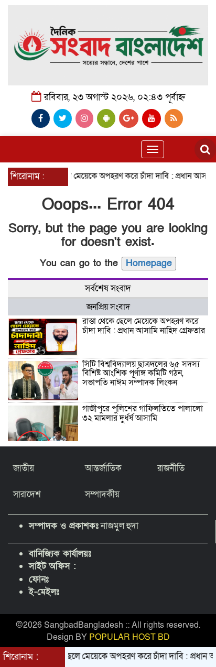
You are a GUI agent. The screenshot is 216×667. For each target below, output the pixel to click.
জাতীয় (23, 468)
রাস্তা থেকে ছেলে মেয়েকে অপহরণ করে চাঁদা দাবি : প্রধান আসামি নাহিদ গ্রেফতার (143, 325)
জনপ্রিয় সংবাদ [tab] (108, 307)
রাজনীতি (171, 468)
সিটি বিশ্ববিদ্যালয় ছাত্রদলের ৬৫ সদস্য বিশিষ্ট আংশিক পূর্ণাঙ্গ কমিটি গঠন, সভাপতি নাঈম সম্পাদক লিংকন (141, 373)
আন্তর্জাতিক (103, 468)
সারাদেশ (27, 494)
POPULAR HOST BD (129, 637)
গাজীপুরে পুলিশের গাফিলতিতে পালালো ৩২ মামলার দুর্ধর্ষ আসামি (142, 413)
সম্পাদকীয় (102, 494)
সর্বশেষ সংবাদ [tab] (108, 288)
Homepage (149, 263)
